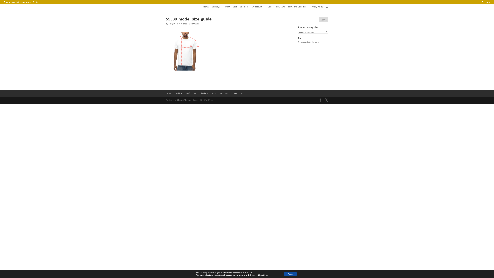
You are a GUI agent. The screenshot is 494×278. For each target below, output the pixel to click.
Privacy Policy (317, 7)
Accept (290, 274)
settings (264, 275)
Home (206, 7)
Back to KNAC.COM (276, 7)
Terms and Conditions (297, 7)
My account (257, 7)
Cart (235, 7)
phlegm (172, 24)
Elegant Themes (184, 100)
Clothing (215, 7)
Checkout (244, 7)
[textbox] (313, 32)
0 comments (194, 24)
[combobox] (313, 31)
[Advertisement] (196, 74)
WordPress (208, 100)
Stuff (227, 7)
